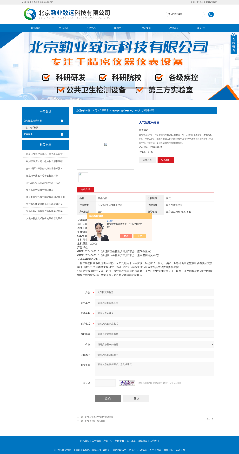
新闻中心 (118, 28)
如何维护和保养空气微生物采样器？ (44, 168)
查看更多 (28, 134)
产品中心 (91, 28)
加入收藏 (204, 2)
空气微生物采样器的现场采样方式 (43, 182)
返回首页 (195, 2)
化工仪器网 (155, 450)
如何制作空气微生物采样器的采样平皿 (45, 197)
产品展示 (104, 110)
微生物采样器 (32, 127)
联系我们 (213, 2)
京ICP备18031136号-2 (124, 450)
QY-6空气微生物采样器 (95, 421)
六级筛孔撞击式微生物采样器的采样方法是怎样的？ (46, 218)
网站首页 (35, 28)
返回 (209, 419)
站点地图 (180, 450)
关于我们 (63, 28)
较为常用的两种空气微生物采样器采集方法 (46, 211)
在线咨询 (147, 160)
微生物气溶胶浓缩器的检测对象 (42, 175)
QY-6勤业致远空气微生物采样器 (99, 417)
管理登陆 (168, 450)
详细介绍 (85, 189)
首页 (94, 110)
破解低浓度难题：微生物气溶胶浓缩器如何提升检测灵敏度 (46, 161)
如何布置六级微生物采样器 (39, 190)
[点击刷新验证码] (127, 383)
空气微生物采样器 (33, 120)
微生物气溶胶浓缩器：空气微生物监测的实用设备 (46, 154)
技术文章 (146, 28)
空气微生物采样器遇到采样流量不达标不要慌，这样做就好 (46, 204)
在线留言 (174, 28)
